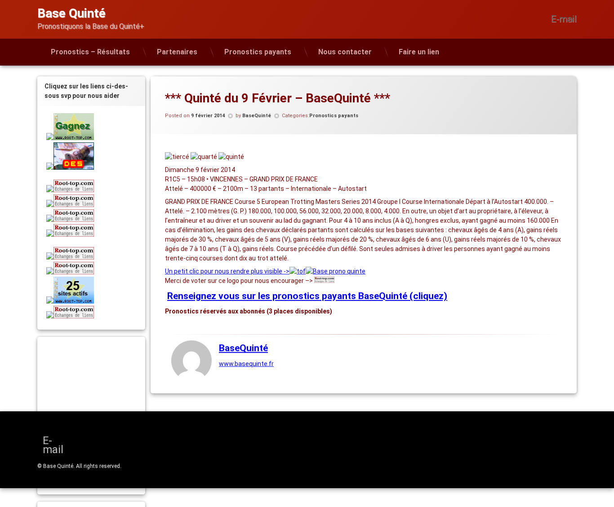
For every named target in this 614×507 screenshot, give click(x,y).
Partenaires (177, 52)
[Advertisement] (102, 402)
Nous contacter (345, 52)
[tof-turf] (297, 271)
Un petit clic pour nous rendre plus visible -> (227, 271)
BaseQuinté (256, 116)
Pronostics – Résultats (90, 52)
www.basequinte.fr (246, 363)
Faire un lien (419, 52)
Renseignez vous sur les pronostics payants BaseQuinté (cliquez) (307, 296)
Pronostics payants (257, 52)
